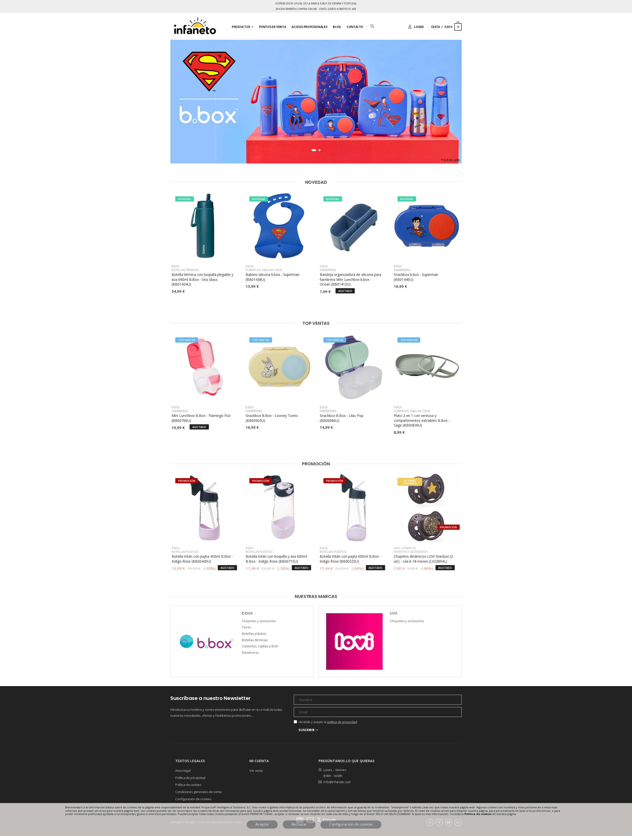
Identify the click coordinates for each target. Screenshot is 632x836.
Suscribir (306, 730)
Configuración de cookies (193, 798)
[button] (313, 150)
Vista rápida (205, 254)
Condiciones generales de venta (198, 792)
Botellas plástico (185, 551)
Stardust (409, 548)
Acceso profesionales (309, 27)
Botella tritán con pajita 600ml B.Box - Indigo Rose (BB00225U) (350, 559)
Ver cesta (256, 770)
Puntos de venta (272, 27)
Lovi (397, 548)
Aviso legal (182, 770)
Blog (337, 27)
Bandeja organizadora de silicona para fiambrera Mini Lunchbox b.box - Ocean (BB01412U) (350, 279)
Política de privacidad (190, 777)
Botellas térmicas (185, 269)
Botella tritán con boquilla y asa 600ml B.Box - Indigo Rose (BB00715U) (276, 559)
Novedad (316, 182)
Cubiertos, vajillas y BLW (264, 269)
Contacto (355, 27)
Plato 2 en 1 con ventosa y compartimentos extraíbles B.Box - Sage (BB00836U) (422, 420)
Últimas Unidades (410, 482)
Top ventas (316, 323)
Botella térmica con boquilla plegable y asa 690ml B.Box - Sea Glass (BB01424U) (202, 279)
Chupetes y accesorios (410, 551)
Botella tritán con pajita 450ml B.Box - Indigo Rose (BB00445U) (202, 559)
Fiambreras (328, 269)
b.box (175, 266)
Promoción (316, 464)
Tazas (246, 627)
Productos (241, 27)
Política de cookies (188, 784)
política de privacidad (342, 722)
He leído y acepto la (328, 722)
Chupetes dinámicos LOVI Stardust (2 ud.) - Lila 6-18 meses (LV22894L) (423, 559)
